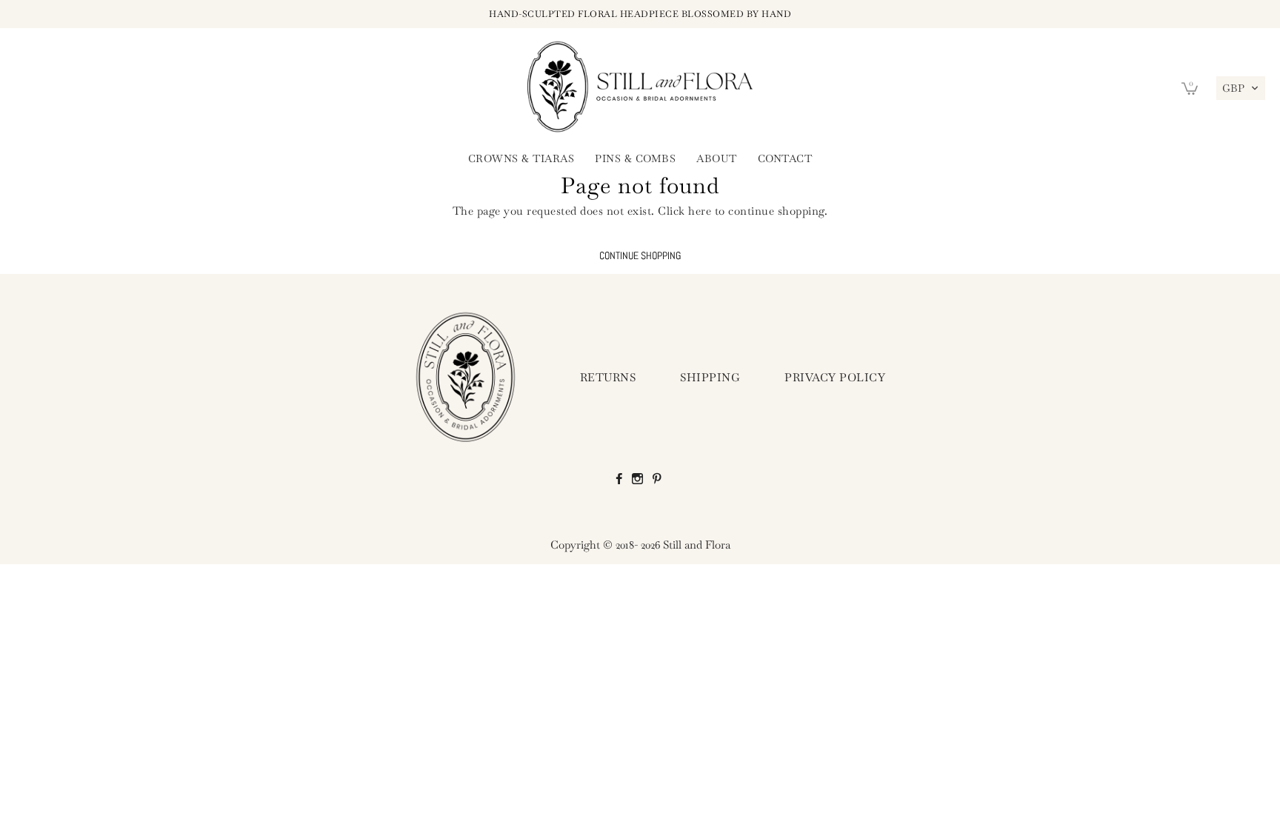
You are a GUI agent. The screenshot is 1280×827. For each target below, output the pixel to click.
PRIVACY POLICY (834, 377)
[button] (1240, 88)
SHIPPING (710, 377)
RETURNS (608, 377)
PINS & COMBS (635, 158)
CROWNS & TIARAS (521, 158)
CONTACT (785, 158)
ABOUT (716, 158)
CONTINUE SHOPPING (640, 256)
